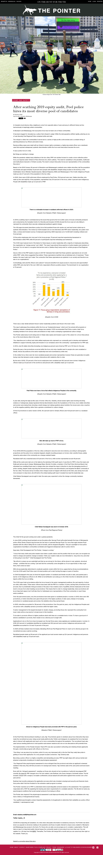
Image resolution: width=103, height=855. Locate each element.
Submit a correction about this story (24, 841)
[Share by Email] (24, 118)
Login (94, 1)
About (16, 847)
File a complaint (40, 847)
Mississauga (11, 1)
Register (99, 1)
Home (89, 1)
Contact (22, 847)
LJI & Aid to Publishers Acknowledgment (78, 847)
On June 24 (22, 773)
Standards (60, 847)
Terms (54, 847)
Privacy (48, 847)
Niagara (18, 1)
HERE (34, 831)
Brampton (4, 1)
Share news (30, 847)
